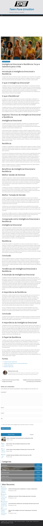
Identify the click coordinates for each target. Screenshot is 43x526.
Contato (11, 522)
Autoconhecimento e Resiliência (8, 469)
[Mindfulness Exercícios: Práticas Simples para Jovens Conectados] (4, 497)
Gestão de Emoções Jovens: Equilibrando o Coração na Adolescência (22, 488)
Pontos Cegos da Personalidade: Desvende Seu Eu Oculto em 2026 (20, 449)
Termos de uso (36, 521)
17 (38, 479)
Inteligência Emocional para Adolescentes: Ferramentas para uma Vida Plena (32, 380)
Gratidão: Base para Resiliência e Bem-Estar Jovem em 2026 (18, 455)
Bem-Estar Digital (5, 472)
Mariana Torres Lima (12, 69)
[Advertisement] (21, 28)
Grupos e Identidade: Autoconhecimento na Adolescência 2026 (19, 438)
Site (1, 418)
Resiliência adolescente (8, 366)
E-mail (2, 413)
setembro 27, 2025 (13, 498)
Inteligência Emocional (6, 61)
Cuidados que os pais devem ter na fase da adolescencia (15, 363)
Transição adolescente (8, 365)
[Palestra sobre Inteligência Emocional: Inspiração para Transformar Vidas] (4, 511)
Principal (27, 521)
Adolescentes (4, 465)
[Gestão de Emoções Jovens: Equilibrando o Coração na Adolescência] (4, 489)
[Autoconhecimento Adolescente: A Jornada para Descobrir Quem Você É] (4, 504)
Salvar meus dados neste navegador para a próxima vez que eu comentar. (18, 424)
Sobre (31, 521)
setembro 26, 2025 (13, 505)
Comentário (4, 392)
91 (38, 468)
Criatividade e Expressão (7, 480)
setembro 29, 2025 (13, 490)
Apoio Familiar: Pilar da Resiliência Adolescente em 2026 (18, 443)
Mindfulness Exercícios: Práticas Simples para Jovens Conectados (22, 496)
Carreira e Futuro (5, 476)
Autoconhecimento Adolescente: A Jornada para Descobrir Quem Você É (23, 503)
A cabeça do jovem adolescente (10, 361)
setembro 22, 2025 (13, 513)
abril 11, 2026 (9, 439)
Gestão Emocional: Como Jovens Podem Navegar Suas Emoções (10, 380)
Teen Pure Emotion (21, 9)
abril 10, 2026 (9, 445)
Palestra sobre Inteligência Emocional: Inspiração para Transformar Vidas (22, 511)
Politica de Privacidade (5, 522)
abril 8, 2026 (9, 456)
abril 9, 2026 (9, 451)
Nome (2, 407)
